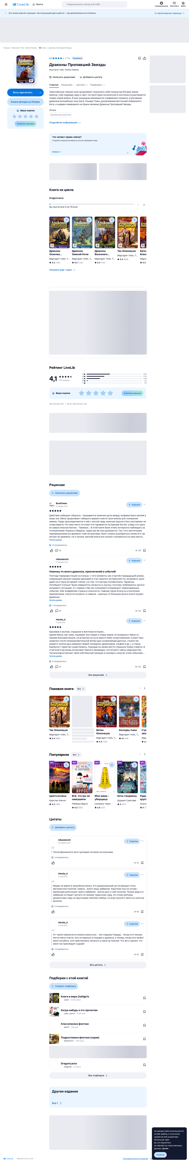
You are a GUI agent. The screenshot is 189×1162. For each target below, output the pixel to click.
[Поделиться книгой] (144, 58)
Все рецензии (96, 675)
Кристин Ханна (57, 800)
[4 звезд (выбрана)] (61, 58)
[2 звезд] (20, 116)
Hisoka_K (61, 619)
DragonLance (56, 198)
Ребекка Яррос (80, 803)
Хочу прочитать (23, 92)
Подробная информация (63, 122)
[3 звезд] (25, 116)
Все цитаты (96, 964)
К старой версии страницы (168, 13)
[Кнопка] (138, 205)
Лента (39, 4)
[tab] (54, 85)
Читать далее (55, 540)
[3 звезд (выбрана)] (58, 58)
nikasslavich (62, 559)
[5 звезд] (36, 116)
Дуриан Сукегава (126, 800)
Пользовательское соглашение (135, 1159)
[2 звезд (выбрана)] (56, 58)
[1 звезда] (14, 116)
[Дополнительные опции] (40, 92)
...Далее (165, 1148)
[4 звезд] (31, 116)
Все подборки (96, 1075)
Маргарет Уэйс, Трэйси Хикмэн (64, 69)
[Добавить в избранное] (139, 58)
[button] (25, 69)
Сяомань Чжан (103, 803)
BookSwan (61, 503)
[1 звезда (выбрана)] (53, 58)
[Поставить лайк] (51, 550)
